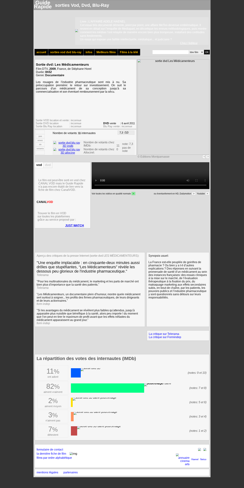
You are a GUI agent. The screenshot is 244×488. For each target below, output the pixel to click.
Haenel (194, 459)
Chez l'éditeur (189, 43)
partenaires (70, 472)
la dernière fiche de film (51, 453)
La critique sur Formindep (165, 337)
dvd (48, 165)
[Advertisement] (121, 240)
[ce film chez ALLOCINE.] (67, 152)
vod (39, 165)
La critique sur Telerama (164, 333)
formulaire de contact (50, 449)
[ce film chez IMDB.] (67, 145)
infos (89, 52)
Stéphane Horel (81, 68)
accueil (41, 52)
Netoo (203, 459)
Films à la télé (129, 52)
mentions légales (47, 472)
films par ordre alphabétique (54, 457)
